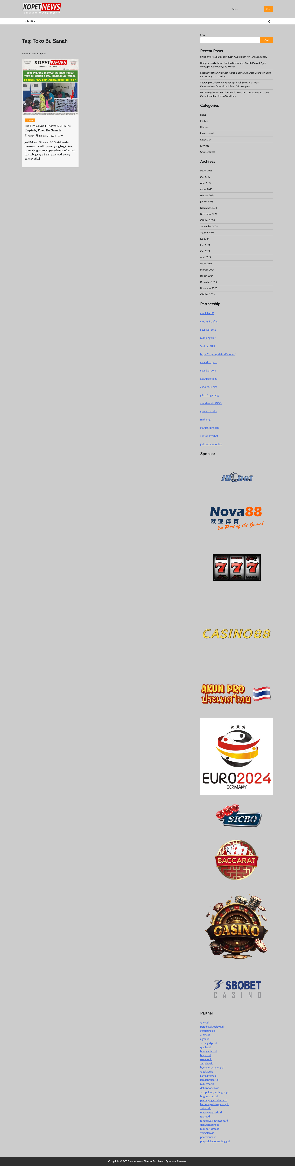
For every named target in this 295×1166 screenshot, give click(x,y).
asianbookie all (208, 378)
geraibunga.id (207, 1030)
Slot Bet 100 (207, 346)
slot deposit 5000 (211, 403)
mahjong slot (207, 337)
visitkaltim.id (207, 1133)
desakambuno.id (209, 1124)
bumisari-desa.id (209, 1128)
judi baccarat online (211, 444)
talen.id (204, 1022)
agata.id (204, 1039)
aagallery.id (206, 1063)
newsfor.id (206, 1059)
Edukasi (204, 121)
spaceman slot (208, 411)
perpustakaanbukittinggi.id (215, 1141)
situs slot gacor (208, 362)
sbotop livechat (209, 436)
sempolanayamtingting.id (214, 1092)
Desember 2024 (208, 207)
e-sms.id (205, 1034)
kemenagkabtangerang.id (214, 1104)
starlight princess (210, 427)
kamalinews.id (208, 1075)
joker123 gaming (209, 395)
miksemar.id (207, 1083)
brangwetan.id (208, 1051)
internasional (207, 133)
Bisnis (203, 114)
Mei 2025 (205, 176)
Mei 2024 (205, 251)
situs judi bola (208, 329)
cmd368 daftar (209, 321)
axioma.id (205, 1108)
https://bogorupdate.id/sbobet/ (217, 354)
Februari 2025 (207, 195)
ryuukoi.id (205, 1047)
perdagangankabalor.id (213, 1100)
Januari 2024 (206, 275)
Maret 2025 (206, 189)
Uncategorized (207, 151)
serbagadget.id (208, 1043)
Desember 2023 (208, 282)
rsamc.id (205, 1116)
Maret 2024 (206, 263)
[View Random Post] (268, 21)
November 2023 (208, 288)
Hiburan (30, 21)
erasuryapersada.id (211, 1112)
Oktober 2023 (207, 294)
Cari (202, 35)
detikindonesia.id (209, 1088)
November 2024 (208, 214)
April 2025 (205, 183)
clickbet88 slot (208, 386)
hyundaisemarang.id (211, 1067)
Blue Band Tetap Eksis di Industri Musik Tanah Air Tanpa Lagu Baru (233, 56)
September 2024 (209, 226)
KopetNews (136, 1161)
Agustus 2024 (207, 232)
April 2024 (205, 257)
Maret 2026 (206, 170)
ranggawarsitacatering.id (214, 1120)
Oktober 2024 (207, 220)
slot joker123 (207, 313)
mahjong (205, 419)
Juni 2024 (205, 245)
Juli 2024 (204, 238)
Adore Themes (177, 1161)
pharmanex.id (208, 1137)
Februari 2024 (207, 269)
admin (31, 135)
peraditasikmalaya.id (212, 1026)
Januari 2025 (206, 201)
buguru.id (205, 1055)
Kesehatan (205, 139)
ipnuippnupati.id (209, 1079)
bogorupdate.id (209, 1096)
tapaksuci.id (206, 1071)
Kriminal (204, 145)
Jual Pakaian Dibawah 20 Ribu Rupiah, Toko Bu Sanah (48, 128)
